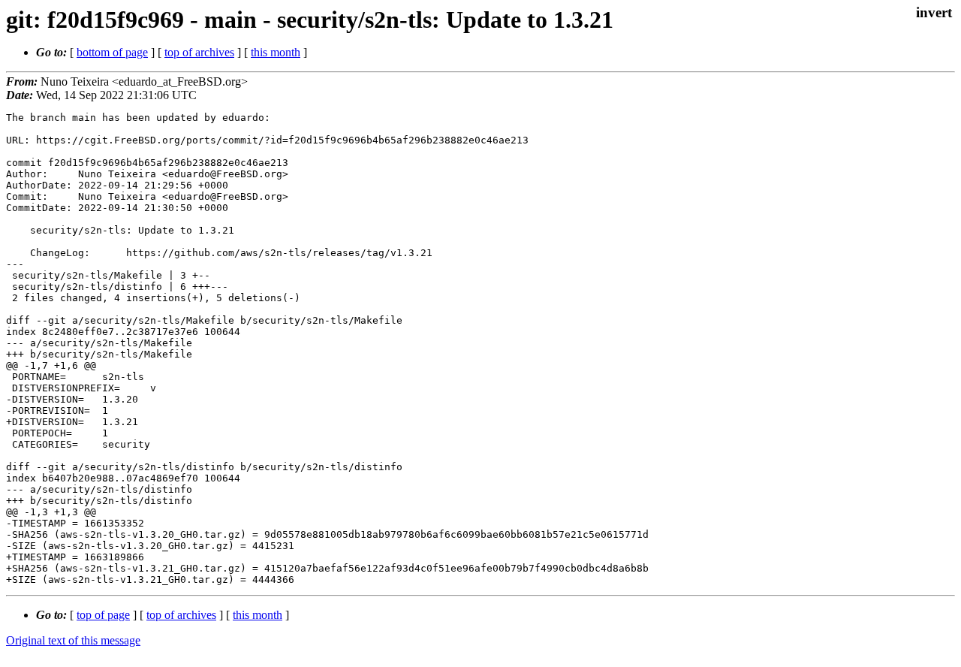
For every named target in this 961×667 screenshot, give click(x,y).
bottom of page (112, 52)
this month (275, 52)
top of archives (199, 52)
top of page (103, 614)
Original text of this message (73, 640)
